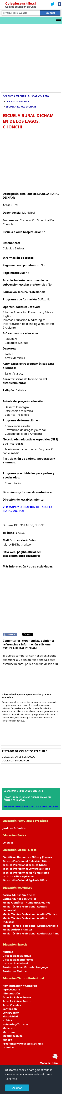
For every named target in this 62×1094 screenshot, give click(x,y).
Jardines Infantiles (14, 828)
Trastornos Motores (15, 971)
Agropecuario (11, 989)
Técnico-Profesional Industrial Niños (26, 861)
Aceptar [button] (17, 1087)
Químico (8, 1047)
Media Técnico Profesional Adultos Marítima (31, 933)
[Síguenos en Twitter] (52, 4)
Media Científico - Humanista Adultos (26, 902)
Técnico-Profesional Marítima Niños (26, 872)
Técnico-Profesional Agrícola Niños (25, 880)
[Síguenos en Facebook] (58, 4)
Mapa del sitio (49, 1063)
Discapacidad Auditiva (17, 955)
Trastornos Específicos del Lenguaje (25, 967)
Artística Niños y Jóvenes (18, 876)
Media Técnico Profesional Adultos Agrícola (30, 925)
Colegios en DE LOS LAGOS (18, 756)
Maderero (9, 1028)
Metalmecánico (13, 1035)
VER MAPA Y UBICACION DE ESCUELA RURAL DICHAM (31, 806)
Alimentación (11, 993)
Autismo (8, 951)
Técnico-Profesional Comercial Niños (26, 868)
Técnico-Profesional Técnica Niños (24, 865)
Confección (10, 1009)
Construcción (11, 1012)
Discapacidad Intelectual (18, 959)
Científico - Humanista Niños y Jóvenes (27, 857)
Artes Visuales (12, 1005)
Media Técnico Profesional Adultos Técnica (30, 914)
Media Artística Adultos (17, 929)
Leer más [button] (11, 1078)
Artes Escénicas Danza (17, 997)
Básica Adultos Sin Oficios (19, 895)
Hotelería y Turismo (15, 1024)
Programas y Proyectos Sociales (23, 1043)
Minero (7, 1039)
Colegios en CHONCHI (16, 760)
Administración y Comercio (20, 985)
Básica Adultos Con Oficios (19, 898)
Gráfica (7, 1020)
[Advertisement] (31, 57)
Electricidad (10, 1016)
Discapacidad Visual (15, 963)
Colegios (8, 842)
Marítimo (9, 1032)
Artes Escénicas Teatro (17, 1001)
